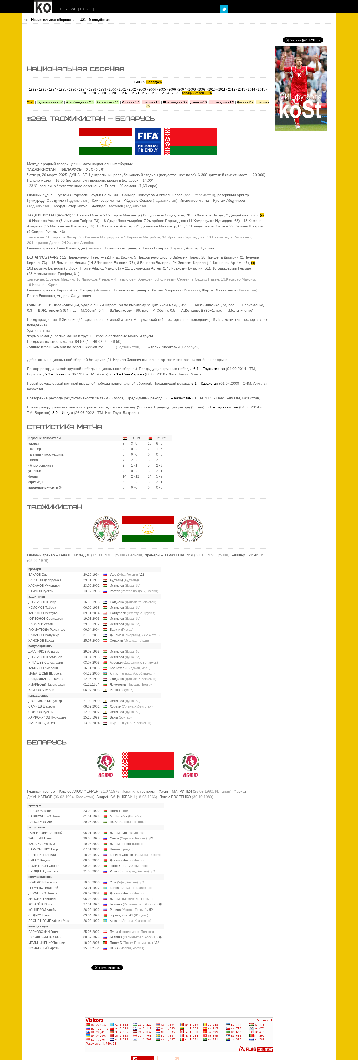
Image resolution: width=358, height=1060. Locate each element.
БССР (139, 82)
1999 (102, 89)
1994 (52, 89)
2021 (135, 93)
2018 (106, 93)
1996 (72, 89)
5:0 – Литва (54, 374)
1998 (92, 89)
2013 (241, 89)
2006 (172, 89)
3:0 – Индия (63, 413)
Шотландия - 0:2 (175, 102)
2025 (175, 93)
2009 (202, 89)
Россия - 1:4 (130, 102)
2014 (251, 89)
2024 (165, 93)
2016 (86, 93)
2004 (152, 89)
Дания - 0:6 (198, 102)
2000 (112, 89)
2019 (116, 93)
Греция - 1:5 (151, 102)
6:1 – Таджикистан (209, 369)
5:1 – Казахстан (204, 383)
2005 (162, 89)
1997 (82, 89)
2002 (132, 89)
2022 (145, 93)
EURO (86, 9)
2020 (125, 93)
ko (26, 20)
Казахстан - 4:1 (107, 102)
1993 (42, 89)
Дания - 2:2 (245, 102)
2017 (96, 93)
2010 (212, 89)
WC (73, 9)
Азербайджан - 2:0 (80, 102)
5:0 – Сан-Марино (128, 374)
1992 (32, 89)
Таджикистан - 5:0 (50, 102)
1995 (62, 89)
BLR (63, 9)
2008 (192, 89)
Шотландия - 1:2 (222, 102)
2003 (142, 89)
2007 (182, 89)
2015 (261, 89)
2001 (122, 89)
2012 (231, 89)
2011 (221, 89)
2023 (155, 93)
